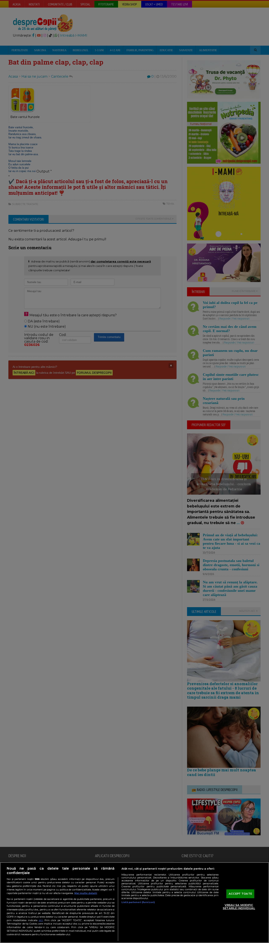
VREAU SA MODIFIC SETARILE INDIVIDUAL (239, 906)
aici (41, 920)
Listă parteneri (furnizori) (138, 902)
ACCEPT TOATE (240, 893)
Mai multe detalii (85, 893)
